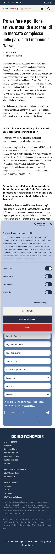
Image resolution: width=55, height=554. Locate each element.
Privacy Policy (29, 405)
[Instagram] (13, 2)
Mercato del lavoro (9, 52)
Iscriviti (14, 412)
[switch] (48, 276)
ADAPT (20, 55)
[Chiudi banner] (51, 224)
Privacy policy (45, 541)
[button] (48, 8)
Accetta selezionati (27, 319)
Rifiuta (27, 328)
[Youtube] (21, 2)
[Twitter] (9, 2)
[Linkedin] (17, 2)
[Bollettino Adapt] (17, 9)
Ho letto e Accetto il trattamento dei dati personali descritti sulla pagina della (24, 403)
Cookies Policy (27, 545)
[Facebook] (4, 2)
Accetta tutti (27, 311)
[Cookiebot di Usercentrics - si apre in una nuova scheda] (35, 224)
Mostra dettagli (40, 303)
